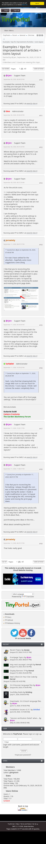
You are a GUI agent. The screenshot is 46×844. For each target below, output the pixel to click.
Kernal (38, 664)
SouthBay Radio (16, 692)
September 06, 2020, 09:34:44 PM (14, 115)
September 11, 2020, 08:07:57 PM (14, 244)
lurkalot (7, 801)
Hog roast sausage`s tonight (21, 664)
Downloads (9, 614)
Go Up (4, 562)
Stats (5, 761)
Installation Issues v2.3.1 (20, 709)
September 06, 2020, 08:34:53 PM (14, 79)
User (5, 729)
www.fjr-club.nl (31, 104)
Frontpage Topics (17, 657)
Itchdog (29, 692)
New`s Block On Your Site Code (22, 677)
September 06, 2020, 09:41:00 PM (14, 147)
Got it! (37, 3)
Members (10, 767)
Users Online (12, 791)
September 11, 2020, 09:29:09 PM (14, 325)
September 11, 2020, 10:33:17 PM (14, 428)
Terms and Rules (25, 824)
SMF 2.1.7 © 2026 (17, 826)
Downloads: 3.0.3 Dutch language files (25, 701)
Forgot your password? (23, 755)
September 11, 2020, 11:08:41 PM (14, 469)
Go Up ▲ (35, 824)
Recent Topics (15, 650)
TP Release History (12, 623)
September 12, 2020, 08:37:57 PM (14, 543)
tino (8, 111)
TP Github (8, 620)
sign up (38, 734)
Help (17, 824)
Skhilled (36, 709)
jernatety (10, 240)
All (25, 68)
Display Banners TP (18, 670)
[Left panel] (38, 35)
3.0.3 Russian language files (21, 685)
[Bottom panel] (42, 35)
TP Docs (7, 617)
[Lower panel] (40, 35)
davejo (27, 650)
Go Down (5, 69)
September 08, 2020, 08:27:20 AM (14, 182)
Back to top (23, 806)
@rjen (28, 657)
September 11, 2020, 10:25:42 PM (14, 367)
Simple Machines (29, 826)
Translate (30, 596)
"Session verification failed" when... (24, 718)
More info (24, 5)
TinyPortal (11, 824)
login (31, 734)
